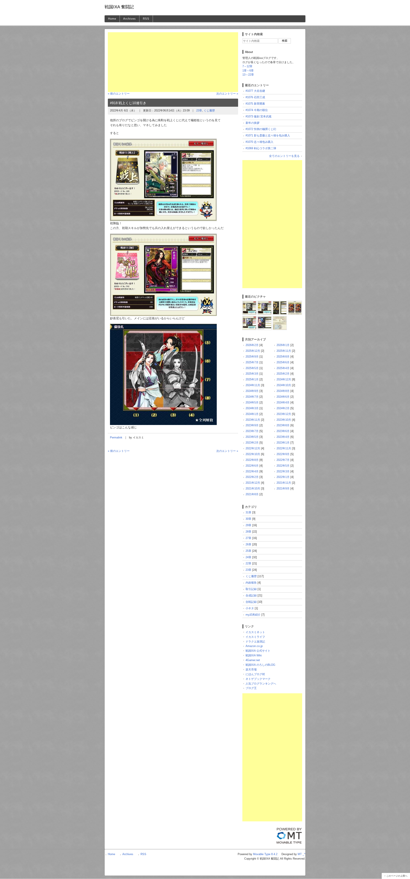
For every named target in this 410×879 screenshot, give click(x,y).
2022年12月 (253, 448)
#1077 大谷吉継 (255, 90)
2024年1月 (252, 414)
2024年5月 (252, 402)
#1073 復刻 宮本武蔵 (258, 116)
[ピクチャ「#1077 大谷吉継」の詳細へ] (249, 302)
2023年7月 (252, 431)
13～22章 (248, 74)
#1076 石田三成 (255, 97)
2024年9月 (252, 391)
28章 (248, 531)
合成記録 (251, 595)
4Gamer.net (253, 660)
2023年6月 (283, 431)
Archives (129, 18)
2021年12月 (253, 482)
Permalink (116, 437)
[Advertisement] (173, 62)
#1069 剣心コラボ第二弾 (261, 148)
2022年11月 (284, 448)
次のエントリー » (227, 93)
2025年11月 (284, 350)
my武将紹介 (253, 614)
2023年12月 (284, 414)
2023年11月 (253, 419)
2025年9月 (252, 356)
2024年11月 (253, 385)
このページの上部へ (396, 876)
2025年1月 (252, 379)
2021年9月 (283, 488)
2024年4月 (283, 402)
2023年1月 (283, 442)
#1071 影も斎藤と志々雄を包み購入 (268, 135)
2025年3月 (252, 373)
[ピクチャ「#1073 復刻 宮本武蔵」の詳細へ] (295, 302)
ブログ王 (251, 688)
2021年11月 (284, 482)
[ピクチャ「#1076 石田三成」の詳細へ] (265, 302)
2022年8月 (252, 459)
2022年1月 (283, 477)
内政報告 (251, 582)
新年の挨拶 (252, 122)
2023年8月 (283, 425)
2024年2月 (283, 408)
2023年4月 (283, 436)
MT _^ (301, 854)
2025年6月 (283, 362)
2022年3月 (283, 471)
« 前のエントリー (119, 93)
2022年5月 (283, 465)
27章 (248, 538)
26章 (248, 544)
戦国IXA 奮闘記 (119, 6)
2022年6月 (252, 465)
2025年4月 (283, 368)
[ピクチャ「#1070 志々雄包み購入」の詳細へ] (265, 317)
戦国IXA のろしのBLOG (260, 664)
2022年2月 (252, 477)
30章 (248, 518)
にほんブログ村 (255, 674)
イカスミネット (255, 632)
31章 (248, 512)
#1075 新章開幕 (255, 103)
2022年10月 (253, 454)
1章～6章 (248, 70)
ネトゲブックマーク (258, 678)
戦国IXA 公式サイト (258, 650)
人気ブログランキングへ (261, 683)
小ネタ (250, 608)
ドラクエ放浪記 (255, 641)
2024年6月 (283, 396)
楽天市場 (251, 669)
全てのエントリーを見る (284, 156)
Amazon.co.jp (254, 646)
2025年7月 (252, 362)
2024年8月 (283, 391)
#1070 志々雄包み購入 (259, 141)
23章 (199, 110)
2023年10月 (284, 419)
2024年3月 (252, 408)
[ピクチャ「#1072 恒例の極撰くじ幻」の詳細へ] (249, 317)
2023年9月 (252, 425)
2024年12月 (284, 379)
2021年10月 (253, 488)
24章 (248, 557)
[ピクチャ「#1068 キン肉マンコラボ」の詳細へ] (280, 317)
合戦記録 (251, 601)
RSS (146, 18)
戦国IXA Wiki (254, 655)
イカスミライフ (255, 636)
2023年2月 (252, 442)
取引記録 (251, 589)
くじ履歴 (209, 110)
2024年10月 (284, 385)
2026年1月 (283, 345)
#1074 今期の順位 (257, 110)
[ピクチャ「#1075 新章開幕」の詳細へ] (280, 302)
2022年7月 (283, 459)
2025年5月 (252, 368)
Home (112, 18)
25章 (248, 550)
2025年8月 (283, 356)
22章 (248, 563)
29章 (248, 525)
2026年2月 (252, 345)
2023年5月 (252, 436)
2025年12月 (253, 350)
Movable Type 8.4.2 (265, 854)
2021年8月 (252, 494)
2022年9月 (283, 454)
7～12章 (247, 66)
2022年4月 (252, 471)
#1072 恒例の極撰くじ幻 (261, 129)
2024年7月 (252, 396)
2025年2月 (283, 373)
